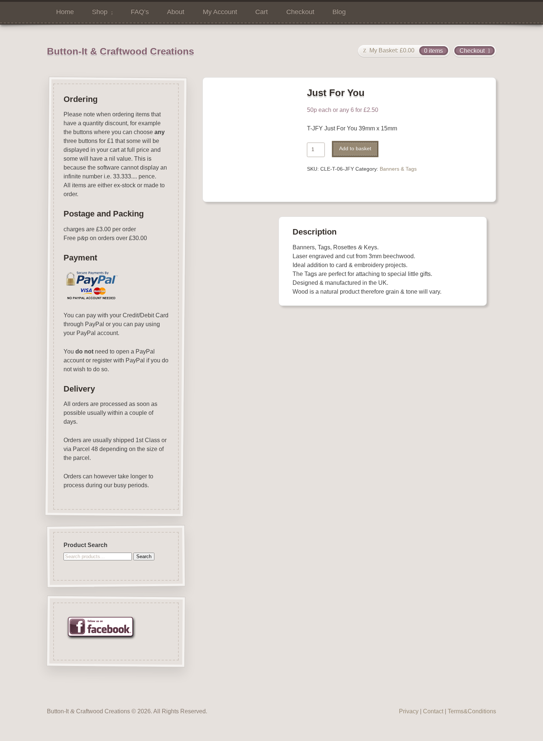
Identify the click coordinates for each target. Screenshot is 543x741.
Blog (339, 12)
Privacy (409, 711)
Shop (99, 12)
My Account (220, 12)
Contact (433, 711)
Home (65, 12)
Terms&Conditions (472, 711)
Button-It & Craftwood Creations (120, 51)
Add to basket (355, 148)
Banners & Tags (398, 169)
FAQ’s (140, 12)
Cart (261, 12)
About (175, 12)
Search (143, 556)
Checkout (300, 12)
